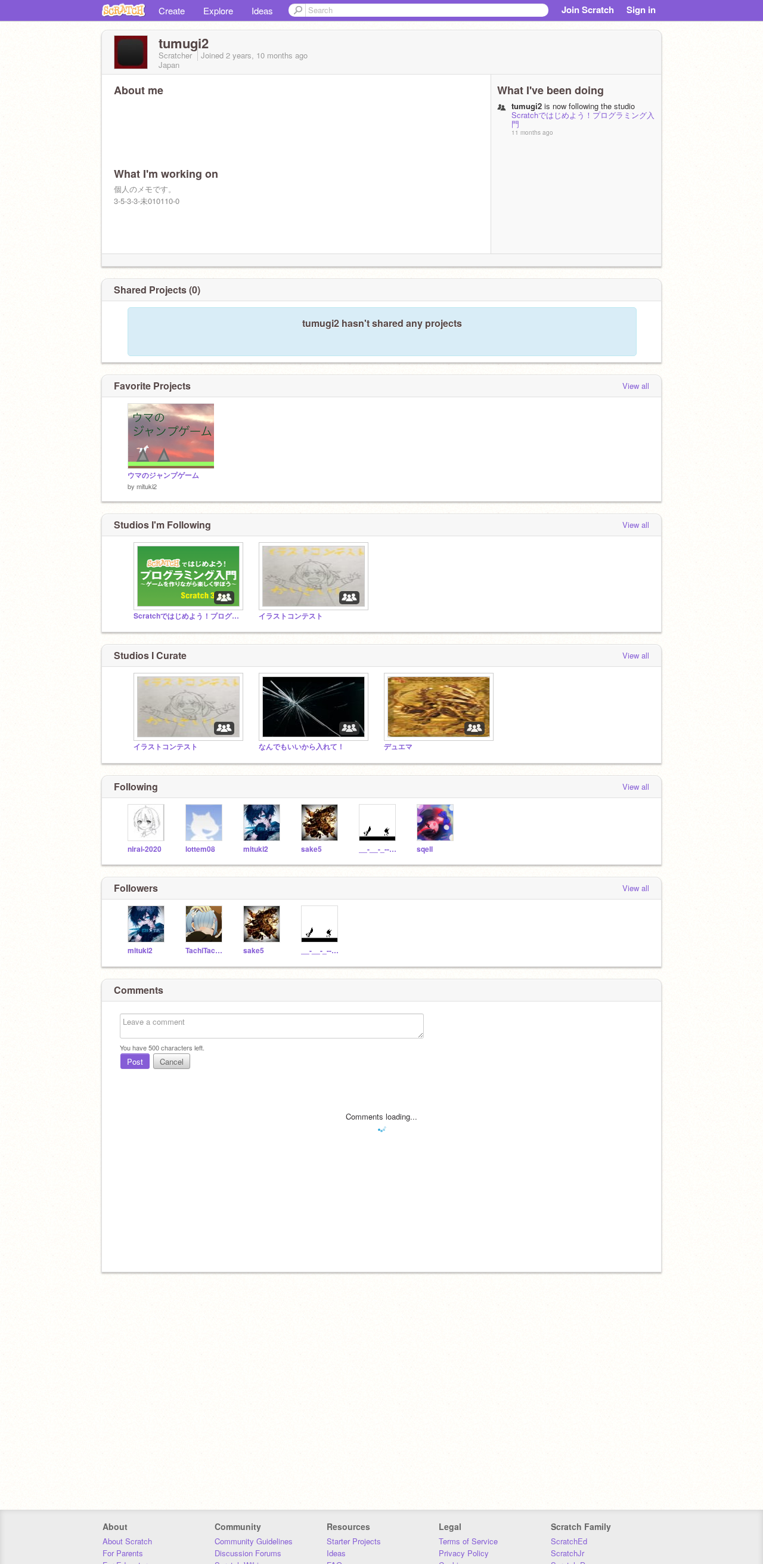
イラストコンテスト (291, 616)
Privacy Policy (464, 1553)
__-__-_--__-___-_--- (379, 849)
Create (172, 10)
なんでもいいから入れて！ (302, 746)
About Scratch (127, 1541)
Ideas (262, 10)
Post (135, 1061)
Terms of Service (468, 1541)
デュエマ (398, 746)
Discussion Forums (248, 1553)
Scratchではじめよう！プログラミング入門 (583, 119)
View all (635, 385)
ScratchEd (569, 1541)
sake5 (311, 849)
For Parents (123, 1553)
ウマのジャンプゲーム (163, 475)
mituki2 (147, 486)
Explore (218, 10)
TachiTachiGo (205, 950)
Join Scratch (588, 9)
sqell (425, 849)
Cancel (172, 1061)
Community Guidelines (254, 1541)
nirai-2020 (145, 849)
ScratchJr (567, 1553)
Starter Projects (354, 1541)
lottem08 (200, 849)
